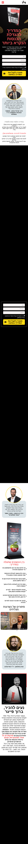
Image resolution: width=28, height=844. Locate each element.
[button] (3, 2)
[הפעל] (14, 621)
